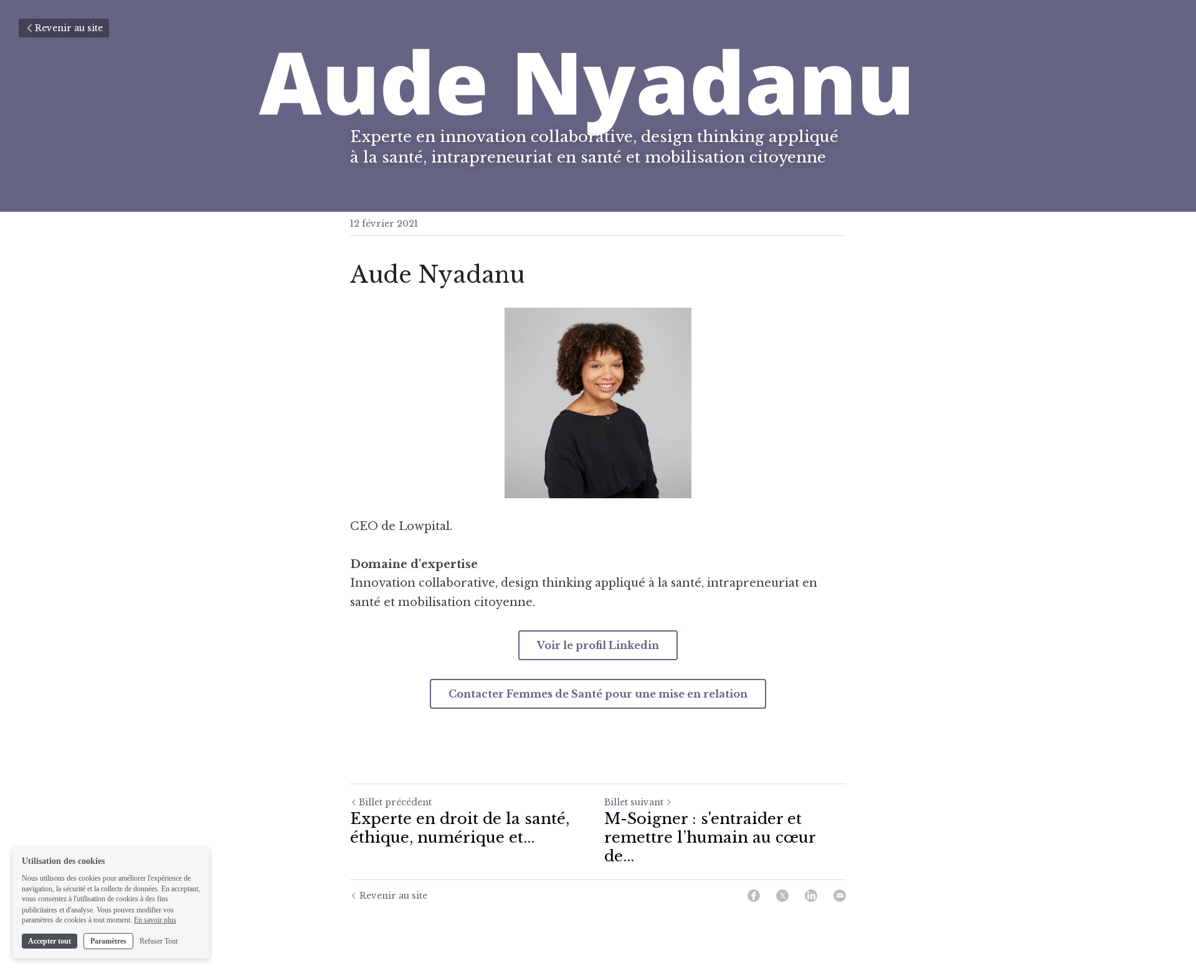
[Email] (839, 895)
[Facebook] (754, 895)
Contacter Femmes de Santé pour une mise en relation (598, 694)
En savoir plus (155, 920)
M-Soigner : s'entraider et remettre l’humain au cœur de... (709, 837)
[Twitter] (782, 895)
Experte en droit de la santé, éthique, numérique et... (459, 828)
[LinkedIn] (811, 895)
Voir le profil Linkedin (598, 645)
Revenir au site (69, 28)
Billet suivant (633, 802)
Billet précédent (395, 802)
